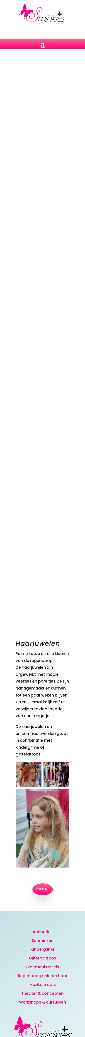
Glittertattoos (42, 958)
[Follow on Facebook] (31, 29)
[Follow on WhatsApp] (53, 29)
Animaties (43, 931)
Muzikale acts (42, 984)
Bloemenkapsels (42, 967)
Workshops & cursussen (42, 1002)
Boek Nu (42, 889)
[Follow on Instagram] (42, 29)
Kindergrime (43, 949)
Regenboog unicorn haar (42, 975)
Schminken (42, 940)
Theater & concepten (42, 993)
